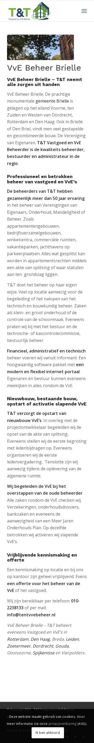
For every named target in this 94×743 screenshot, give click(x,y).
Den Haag (40, 639)
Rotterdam (17, 639)
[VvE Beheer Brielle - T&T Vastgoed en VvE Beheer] (40, 47)
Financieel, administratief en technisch (46, 351)
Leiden (72, 639)
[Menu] (84, 10)
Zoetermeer (19, 646)
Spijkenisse (43, 653)
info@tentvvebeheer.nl (31, 615)
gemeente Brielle (52, 101)
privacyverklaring (63, 723)
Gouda (62, 646)
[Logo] (39, 10)
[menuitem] (84, 10)
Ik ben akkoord (48, 732)
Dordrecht (43, 646)
